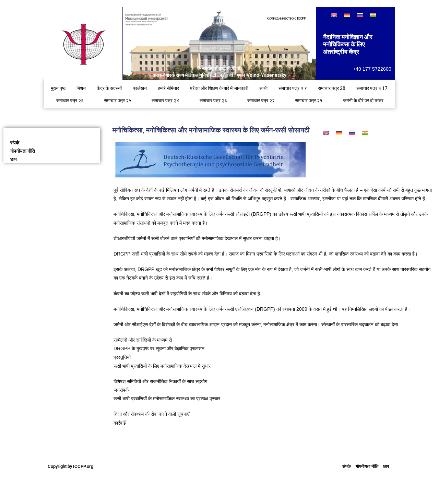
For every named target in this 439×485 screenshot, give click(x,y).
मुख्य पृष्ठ (58, 88)
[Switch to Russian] (360, 14)
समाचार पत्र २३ (213, 100)
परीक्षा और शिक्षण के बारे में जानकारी (219, 88)
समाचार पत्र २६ (70, 100)
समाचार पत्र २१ (308, 100)
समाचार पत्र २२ (261, 100)
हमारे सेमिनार (168, 88)
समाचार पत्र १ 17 (372, 88)
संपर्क (14, 142)
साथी (263, 88)
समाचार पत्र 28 (331, 88)
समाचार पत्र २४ (165, 100)
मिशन (81, 88)
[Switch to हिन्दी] (373, 14)
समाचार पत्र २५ (117, 100)
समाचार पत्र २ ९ (292, 88)
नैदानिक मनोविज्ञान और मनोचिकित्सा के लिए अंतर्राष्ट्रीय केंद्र (347, 44)
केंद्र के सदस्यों (109, 88)
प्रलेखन (140, 88)
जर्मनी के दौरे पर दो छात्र (363, 100)
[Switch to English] (334, 14)
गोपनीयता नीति (22, 151)
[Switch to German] (347, 14)
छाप (13, 159)
